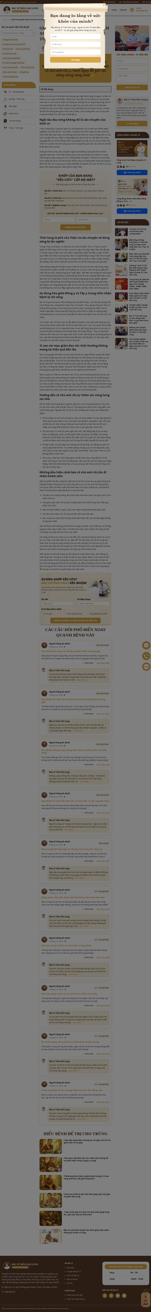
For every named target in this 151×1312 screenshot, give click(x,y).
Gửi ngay (75, 59)
